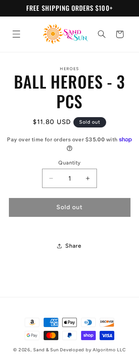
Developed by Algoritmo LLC (92, 349)
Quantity (69, 162)
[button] (16, 34)
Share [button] (73, 245)
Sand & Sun (46, 349)
